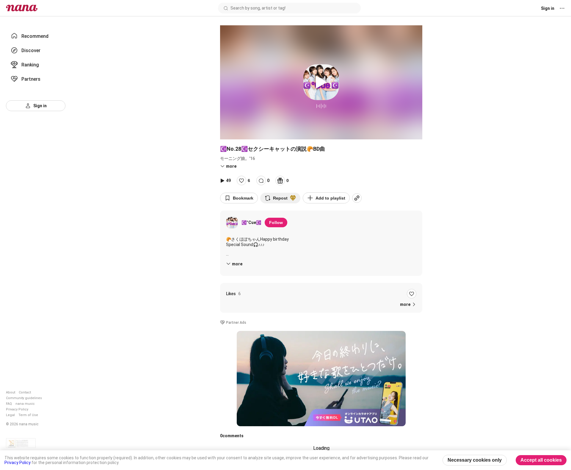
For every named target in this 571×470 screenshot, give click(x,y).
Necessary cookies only (475, 460)
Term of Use (28, 415)
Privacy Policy (17, 409)
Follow (276, 222)
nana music (25, 404)
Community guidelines (24, 398)
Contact (25, 392)
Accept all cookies (541, 460)
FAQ (9, 404)
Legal (10, 415)
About (10, 392)
